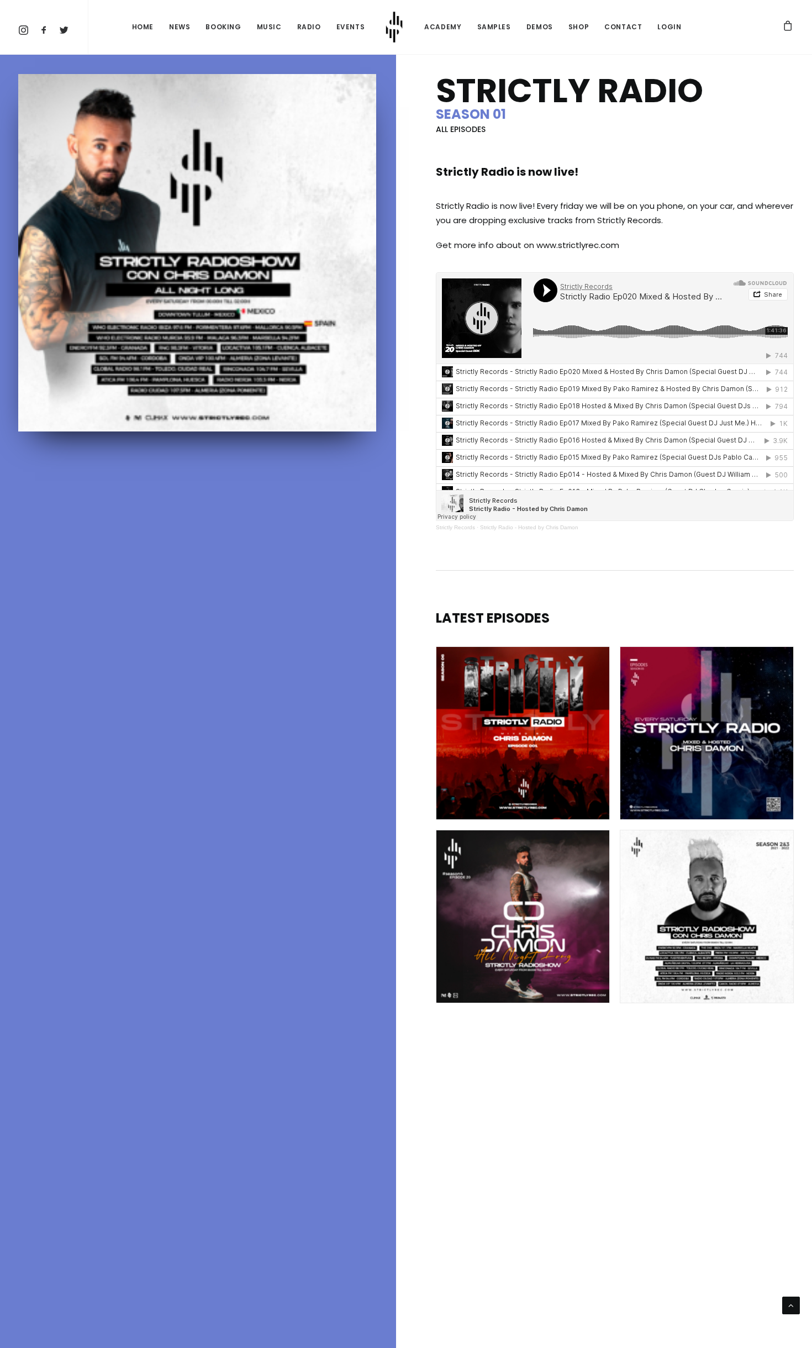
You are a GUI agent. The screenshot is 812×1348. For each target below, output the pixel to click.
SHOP (578, 26)
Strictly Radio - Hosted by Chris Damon (529, 527)
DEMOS (539, 26)
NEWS (179, 26)
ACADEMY (442, 26)
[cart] (788, 27)
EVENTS (350, 26)
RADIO (309, 26)
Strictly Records (455, 527)
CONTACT (623, 26)
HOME (143, 26)
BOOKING (223, 26)
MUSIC (269, 26)
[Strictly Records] (394, 27)
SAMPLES (494, 26)
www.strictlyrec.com (577, 245)
